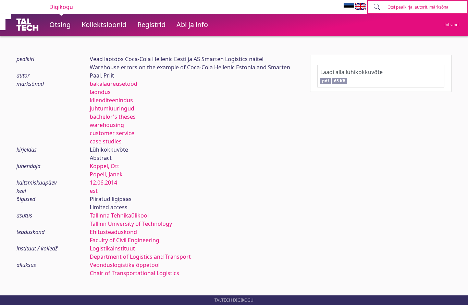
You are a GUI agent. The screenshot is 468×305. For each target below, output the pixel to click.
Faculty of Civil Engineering (124, 240)
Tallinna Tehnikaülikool (119, 215)
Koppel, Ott (104, 166)
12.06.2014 (103, 182)
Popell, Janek (106, 174)
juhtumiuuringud (112, 108)
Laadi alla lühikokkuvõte (351, 76)
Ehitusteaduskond (113, 232)
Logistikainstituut (112, 248)
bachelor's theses (113, 116)
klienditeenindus (111, 100)
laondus (100, 92)
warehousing (107, 125)
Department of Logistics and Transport (140, 256)
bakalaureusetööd (113, 83)
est (94, 191)
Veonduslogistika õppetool (125, 265)
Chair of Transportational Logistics (134, 273)
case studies (106, 141)
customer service (112, 133)
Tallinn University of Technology (131, 223)
